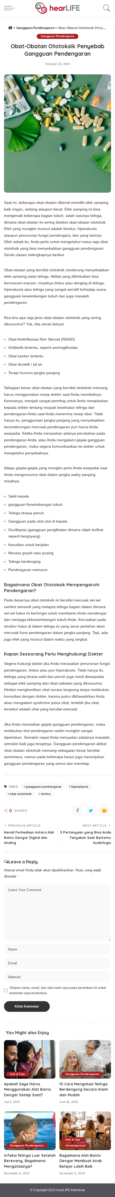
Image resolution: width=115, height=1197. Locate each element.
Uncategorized (75, 1145)
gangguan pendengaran (44, 786)
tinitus (46, 793)
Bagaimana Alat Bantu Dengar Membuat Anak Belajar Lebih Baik (80, 1160)
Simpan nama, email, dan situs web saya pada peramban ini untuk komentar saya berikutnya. (57, 990)
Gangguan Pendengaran (57, 36)
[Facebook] (77, 810)
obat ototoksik (21, 793)
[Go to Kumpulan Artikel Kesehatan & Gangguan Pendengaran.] (10, 28)
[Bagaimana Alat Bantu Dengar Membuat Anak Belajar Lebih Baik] (85, 1130)
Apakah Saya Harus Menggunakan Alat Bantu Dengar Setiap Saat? (27, 1089)
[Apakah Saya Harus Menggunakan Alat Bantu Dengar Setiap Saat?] (30, 1059)
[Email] (104, 810)
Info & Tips (17, 1074)
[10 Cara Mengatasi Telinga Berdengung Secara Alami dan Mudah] (85, 1059)
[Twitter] (91, 810)
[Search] (105, 8)
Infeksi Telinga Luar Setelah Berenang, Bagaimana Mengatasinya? (30, 1160)
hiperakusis (80, 786)
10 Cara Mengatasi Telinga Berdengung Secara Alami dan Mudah (83, 1089)
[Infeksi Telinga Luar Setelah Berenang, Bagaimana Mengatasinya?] (30, 1130)
